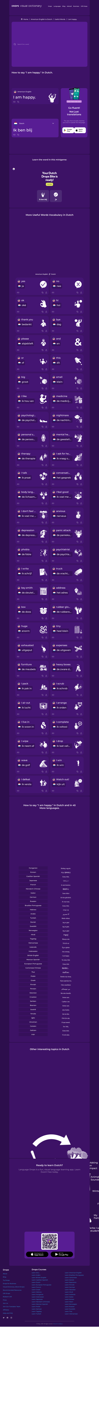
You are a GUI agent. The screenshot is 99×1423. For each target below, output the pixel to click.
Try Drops (6, 1280)
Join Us (5, 1303)
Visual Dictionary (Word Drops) (13, 1287)
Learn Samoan (37, 1309)
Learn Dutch (36, 1282)
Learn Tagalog (37, 1311)
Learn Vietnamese (71, 1314)
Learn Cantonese (71, 1277)
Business (76, 6)
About (5, 1274)
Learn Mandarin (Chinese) (41, 1302)
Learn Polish (36, 1306)
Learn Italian (69, 1297)
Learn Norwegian (71, 1304)
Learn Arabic (36, 1275)
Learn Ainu (35, 1273)
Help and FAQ (8, 1313)
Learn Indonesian (38, 1297)
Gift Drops (84, 6)
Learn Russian (70, 1306)
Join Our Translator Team (11, 1306)
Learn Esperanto (70, 1282)
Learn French (36, 1287)
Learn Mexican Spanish (40, 1304)
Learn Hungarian (37, 1294)
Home (25, 19)
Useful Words (60, 19)
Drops (50, 6)
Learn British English (39, 1277)
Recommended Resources (12, 1290)
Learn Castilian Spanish (40, 1280)
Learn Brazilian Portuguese (74, 1275)
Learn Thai (68, 1311)
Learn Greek (36, 1290)
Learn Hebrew (37, 1292)
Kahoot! (69, 6)
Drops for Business (9, 1283)
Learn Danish (69, 1280)
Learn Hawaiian (70, 1290)
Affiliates (6, 1310)
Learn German (70, 1287)
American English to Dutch (41, 19)
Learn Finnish (69, 1285)
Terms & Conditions (58, 1323)
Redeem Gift (7, 1297)
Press (5, 1300)
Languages (57, 6)
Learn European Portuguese (41, 1285)
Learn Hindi (69, 1292)
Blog (63, 6)
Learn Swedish (70, 1309)
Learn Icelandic (70, 1294)
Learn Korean (69, 1299)
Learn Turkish (36, 1314)
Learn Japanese (37, 1299)
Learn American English (73, 1273)
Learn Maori (69, 1302)
